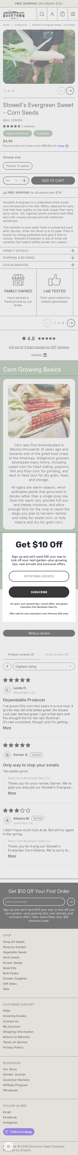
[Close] (71, 538)
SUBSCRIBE (39, 592)
